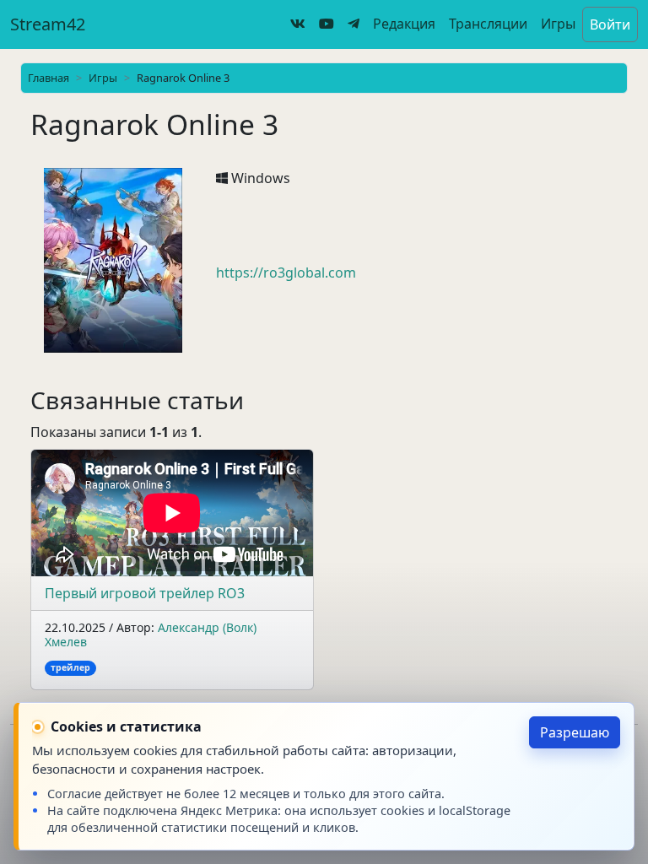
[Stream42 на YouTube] (326, 23)
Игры (558, 23)
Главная (48, 77)
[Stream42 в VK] (298, 23)
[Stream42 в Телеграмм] (353, 23)
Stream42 (47, 24)
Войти (610, 24)
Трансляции (488, 23)
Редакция (404, 23)
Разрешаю (574, 732)
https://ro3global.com (286, 272)
